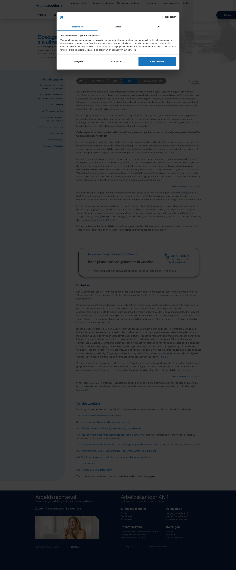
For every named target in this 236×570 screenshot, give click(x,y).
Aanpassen (116, 61)
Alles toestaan (157, 61)
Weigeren (79, 61)
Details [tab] (118, 27)
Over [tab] (159, 27)
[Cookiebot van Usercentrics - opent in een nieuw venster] (164, 18)
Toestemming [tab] (76, 27)
